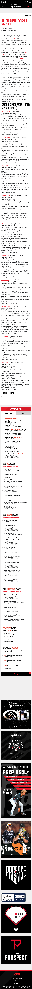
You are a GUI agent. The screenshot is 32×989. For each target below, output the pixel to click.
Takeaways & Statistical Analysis (11, 598)
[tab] (8, 413)
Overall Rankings (8, 651)
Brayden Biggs (5, 111)
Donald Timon (5, 336)
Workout (12, 441)
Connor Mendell (6, 306)
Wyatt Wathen (5, 362)
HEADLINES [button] (16, 674)
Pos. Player (13, 426)
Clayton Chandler (6, 166)
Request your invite (9, 503)
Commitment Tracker (10, 422)
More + (28, 6)
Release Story (8, 652)
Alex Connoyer (5, 224)
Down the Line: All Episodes (10, 639)
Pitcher (19, 426)
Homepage (7, 421)
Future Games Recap (8, 641)
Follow (9, 630)
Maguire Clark (5, 196)
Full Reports (17, 441)
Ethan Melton (5, 280)
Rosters (13, 424)
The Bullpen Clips (7, 636)
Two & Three (16, 451)
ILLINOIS (3, 2)
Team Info (7, 438)
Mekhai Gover (5, 255)
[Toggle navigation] (2, 6)
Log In (26, 2)
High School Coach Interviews (10, 638)
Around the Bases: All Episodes (10, 643)
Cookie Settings (17, 980)
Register (6, 472)
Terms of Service (17, 978)
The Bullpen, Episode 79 (9, 634)
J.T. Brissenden (5, 138)
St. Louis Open (12, 39)
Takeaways (7, 433)
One (12, 451)
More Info (11, 472)
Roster (12, 432)
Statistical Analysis (9, 425)
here (21, 58)
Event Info (7, 424)
